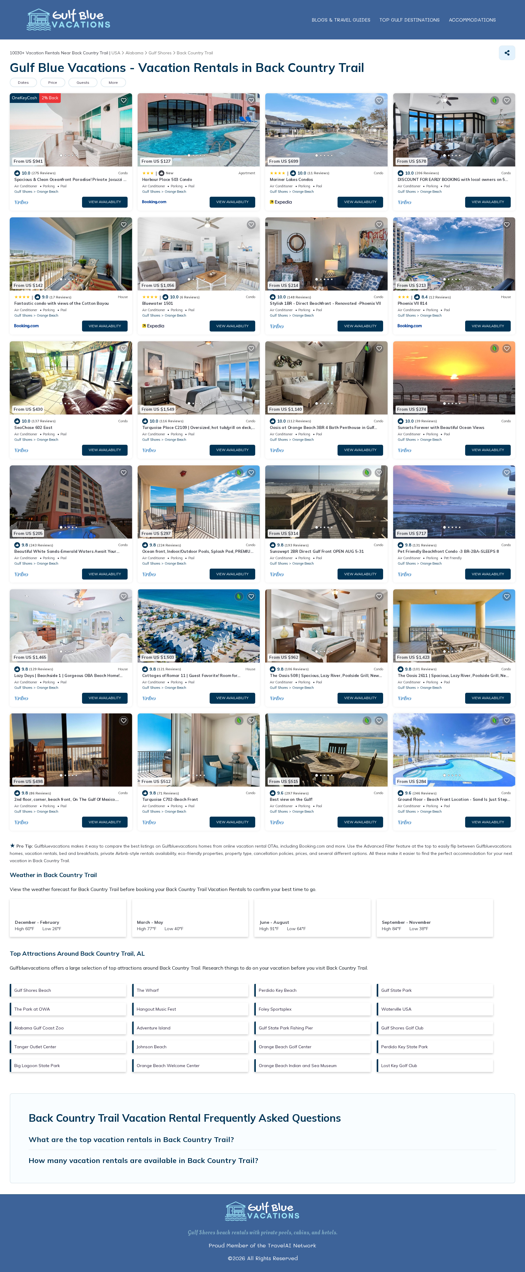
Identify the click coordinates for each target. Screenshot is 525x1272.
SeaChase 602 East (33, 427)
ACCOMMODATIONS (472, 19)
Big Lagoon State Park (37, 1065)
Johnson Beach (151, 1046)
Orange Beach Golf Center (285, 1046)
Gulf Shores (23, 191)
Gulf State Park (396, 990)
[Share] (507, 53)
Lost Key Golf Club (399, 1065)
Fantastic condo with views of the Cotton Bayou (61, 303)
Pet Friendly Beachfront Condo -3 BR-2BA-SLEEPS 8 (448, 551)
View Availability (105, 202)
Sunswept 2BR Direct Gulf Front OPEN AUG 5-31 (317, 551)
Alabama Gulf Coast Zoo (39, 1028)
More (113, 82)
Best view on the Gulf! (291, 799)
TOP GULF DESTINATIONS (409, 19)
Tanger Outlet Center (35, 1046)
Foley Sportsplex (275, 1009)
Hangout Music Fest (156, 1009)
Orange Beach (47, 191)
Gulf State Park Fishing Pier (286, 1028)
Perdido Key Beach (278, 990)
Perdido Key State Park (404, 1046)
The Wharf (148, 990)
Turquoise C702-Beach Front (170, 799)
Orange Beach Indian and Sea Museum (298, 1065)
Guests (83, 82)
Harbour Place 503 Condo (167, 179)
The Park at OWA (32, 1009)
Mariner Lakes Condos (291, 179)
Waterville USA (396, 1009)
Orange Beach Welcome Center (168, 1065)
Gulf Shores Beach (32, 990)
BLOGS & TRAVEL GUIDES (341, 19)
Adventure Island (153, 1028)
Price (52, 82)
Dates (23, 82)
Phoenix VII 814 (412, 303)
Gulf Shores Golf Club (402, 1028)
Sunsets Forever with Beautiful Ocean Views (441, 427)
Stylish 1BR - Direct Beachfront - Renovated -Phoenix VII (325, 303)
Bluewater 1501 (157, 303)
